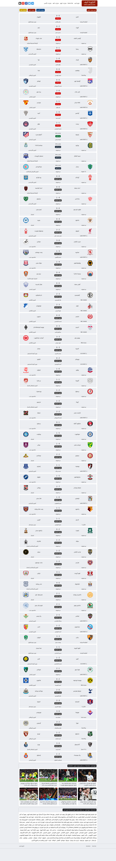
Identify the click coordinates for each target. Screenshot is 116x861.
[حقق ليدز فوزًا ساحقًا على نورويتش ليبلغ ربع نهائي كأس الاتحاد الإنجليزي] (28, 775)
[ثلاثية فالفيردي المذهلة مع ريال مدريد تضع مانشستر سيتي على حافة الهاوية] (48, 775)
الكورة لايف (21, 846)
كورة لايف (76, 3)
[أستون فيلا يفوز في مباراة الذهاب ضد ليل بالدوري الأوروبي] (87, 775)
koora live (70, 3)
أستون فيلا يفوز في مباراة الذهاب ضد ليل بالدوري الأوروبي (87, 784)
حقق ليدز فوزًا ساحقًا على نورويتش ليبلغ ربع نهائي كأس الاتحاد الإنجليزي (29, 785)
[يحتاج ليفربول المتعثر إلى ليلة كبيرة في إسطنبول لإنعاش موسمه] (48, 794)
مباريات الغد (56, 3)
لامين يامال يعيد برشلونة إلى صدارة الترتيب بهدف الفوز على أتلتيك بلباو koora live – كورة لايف (28, 803)
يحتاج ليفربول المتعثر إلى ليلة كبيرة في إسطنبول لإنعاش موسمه (48, 803)
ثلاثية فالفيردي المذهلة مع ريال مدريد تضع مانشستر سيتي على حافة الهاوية (49, 785)
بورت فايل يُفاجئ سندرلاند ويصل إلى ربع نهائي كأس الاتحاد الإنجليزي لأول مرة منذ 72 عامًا (88, 803)
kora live (94, 846)
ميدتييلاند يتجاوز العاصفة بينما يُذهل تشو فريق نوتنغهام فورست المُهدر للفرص (68, 785)
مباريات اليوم (63, 3)
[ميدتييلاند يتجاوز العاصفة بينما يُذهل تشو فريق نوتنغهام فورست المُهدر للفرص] (67, 775)
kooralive (88, 846)
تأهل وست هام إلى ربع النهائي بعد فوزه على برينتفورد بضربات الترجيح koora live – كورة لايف (68, 803)
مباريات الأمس (47, 3)
